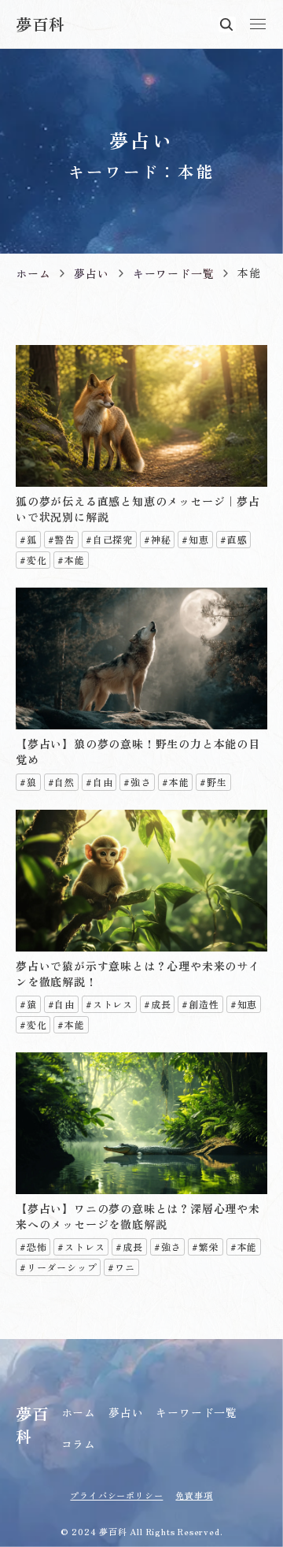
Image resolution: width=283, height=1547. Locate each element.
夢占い (125, 1412)
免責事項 (193, 1495)
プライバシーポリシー (116, 1495)
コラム (78, 1444)
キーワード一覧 (196, 1412)
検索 (227, 24)
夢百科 (40, 24)
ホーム (78, 1412)
